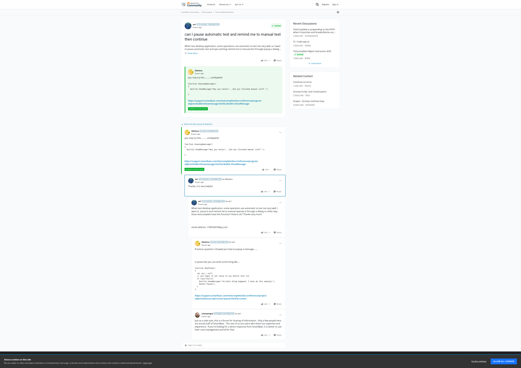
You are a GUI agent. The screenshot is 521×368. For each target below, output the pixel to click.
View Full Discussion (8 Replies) (198, 124)
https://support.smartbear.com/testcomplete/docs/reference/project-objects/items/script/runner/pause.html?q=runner (231, 297)
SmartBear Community (189, 12)
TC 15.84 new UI (301, 41)
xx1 (194, 24)
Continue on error (302, 82)
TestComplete (206, 12)
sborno (308, 85)
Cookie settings (479, 361)
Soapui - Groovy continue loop (308, 101)
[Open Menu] (338, 12)
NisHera (198, 70)
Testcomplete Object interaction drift (312, 51)
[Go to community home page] (191, 4)
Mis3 (308, 95)
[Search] (317, 4)
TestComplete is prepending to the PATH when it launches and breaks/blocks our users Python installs (314, 31)
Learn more (147, 363)
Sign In (335, 4)
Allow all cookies (503, 361)
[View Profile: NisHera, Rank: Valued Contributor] (187, 132)
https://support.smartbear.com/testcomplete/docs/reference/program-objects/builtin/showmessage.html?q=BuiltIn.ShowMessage (225, 102)
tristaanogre (207, 313)
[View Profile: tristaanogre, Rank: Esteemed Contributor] (197, 315)
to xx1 (228, 201)
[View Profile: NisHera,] (190, 72)
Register (325, 4)
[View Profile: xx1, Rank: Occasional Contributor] (188, 26)
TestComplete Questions (224, 12)
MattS (307, 58)
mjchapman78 (311, 35)
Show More (193, 53)
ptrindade (310, 104)
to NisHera (227, 179)
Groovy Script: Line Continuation (309, 91)
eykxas (308, 45)
